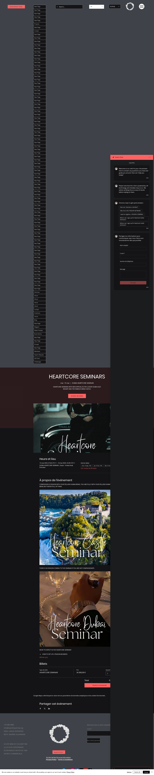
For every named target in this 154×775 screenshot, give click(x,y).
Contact (36, 31)
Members (37, 351)
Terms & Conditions (65, 760)
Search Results (39, 355)
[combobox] (110, 673)
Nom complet (124, 245)
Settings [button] (129, 772)
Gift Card (37, 358)
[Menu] (141, 6)
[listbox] (115, 6)
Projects (36, 24)
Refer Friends (38, 330)
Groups (36, 344)
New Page (37, 7)
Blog (35, 320)
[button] (115, 6)
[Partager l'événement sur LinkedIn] (49, 708)
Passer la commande (100, 685)
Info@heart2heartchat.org (13, 728)
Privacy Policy (51, 760)
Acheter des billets (77, 396)
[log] (131, 463)
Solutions (37, 313)
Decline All (137, 772)
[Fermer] (152, 772)
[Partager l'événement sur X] (45, 708)
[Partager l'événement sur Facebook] (40, 708)
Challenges (37, 362)
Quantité (108, 670)
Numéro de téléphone (126, 261)
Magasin (36, 327)
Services (37, 292)
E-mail (122, 253)
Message (122, 269)
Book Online (38, 334)
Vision (36, 317)
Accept (146, 772)
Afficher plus (43, 657)
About (36, 296)
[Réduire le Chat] (149, 157)
